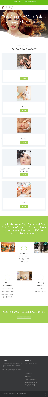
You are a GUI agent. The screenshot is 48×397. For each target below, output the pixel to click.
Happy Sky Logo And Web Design (20, 393)
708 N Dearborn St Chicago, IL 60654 (30, 1)
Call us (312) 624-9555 (17, 1)
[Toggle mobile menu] (45, 7)
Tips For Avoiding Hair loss (31, 363)
